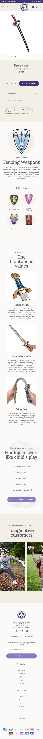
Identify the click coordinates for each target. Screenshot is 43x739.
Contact (21, 696)
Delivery (21, 700)
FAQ (21, 680)
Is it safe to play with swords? (21, 490)
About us (21, 674)
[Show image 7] (27, 56)
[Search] (8, 7)
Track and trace (21, 478)
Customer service (36, 1)
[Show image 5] (23, 56)
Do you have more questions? (21, 499)
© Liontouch (21, 718)
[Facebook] (16, 631)
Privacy (21, 706)
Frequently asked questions (9, 1)
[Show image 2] (17, 56)
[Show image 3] (19, 56)
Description (11, 94)
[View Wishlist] (37, 7)
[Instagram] (21, 631)
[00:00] (21, 32)
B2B (21, 710)
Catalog (21, 683)
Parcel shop (21, 472)
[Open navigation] (3, 7)
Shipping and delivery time (21, 466)
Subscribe (21, 656)
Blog (21, 677)
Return (21, 703)
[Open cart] (40, 7)
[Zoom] (38, 15)
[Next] (31, 56)
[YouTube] (27, 631)
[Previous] (11, 56)
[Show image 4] (21, 56)
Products (21, 670)
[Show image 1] (15, 56)
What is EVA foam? (21, 484)
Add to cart (31, 83)
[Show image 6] (25, 56)
